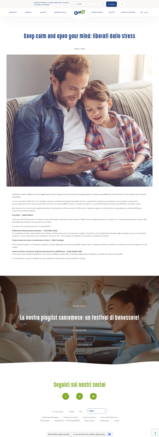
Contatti (71, 412)
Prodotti (13, 12)
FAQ (80, 412)
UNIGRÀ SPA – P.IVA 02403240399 (66, 421)
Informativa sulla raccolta (58, 434)
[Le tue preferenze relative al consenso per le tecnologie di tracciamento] (155, 433)
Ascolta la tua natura (70, 417)
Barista (28, 12)
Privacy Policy (89, 421)
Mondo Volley (60, 12)
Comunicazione (57, 412)
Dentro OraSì (97, 12)
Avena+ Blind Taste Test (109, 417)
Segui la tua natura (89, 417)
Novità (43, 12)
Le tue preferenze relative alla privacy (89, 434)
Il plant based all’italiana (50, 417)
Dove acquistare (128, 12)
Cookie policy (104, 421)
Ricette (112, 12)
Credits (116, 421)
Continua (111, 4)
